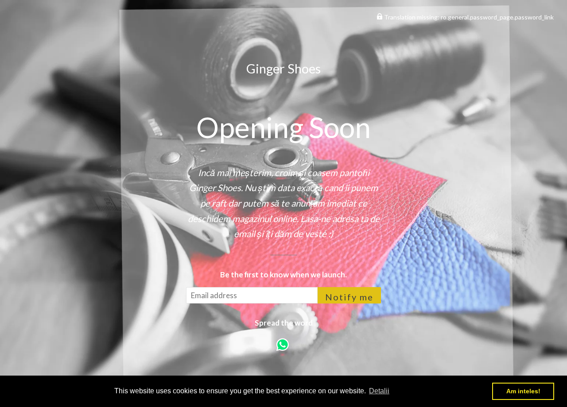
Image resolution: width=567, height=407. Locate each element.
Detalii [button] (379, 391)
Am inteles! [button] (523, 391)
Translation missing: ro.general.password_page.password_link (468, 17)
